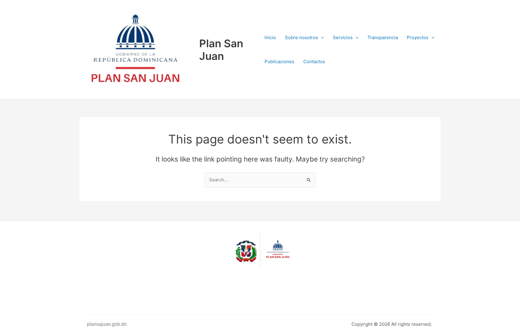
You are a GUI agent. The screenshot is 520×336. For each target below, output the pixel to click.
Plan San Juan (221, 49)
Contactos (314, 61)
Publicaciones (279, 61)
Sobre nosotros (301, 37)
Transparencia (382, 37)
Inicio (270, 37)
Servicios (343, 37)
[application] (321, 38)
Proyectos (418, 37)
